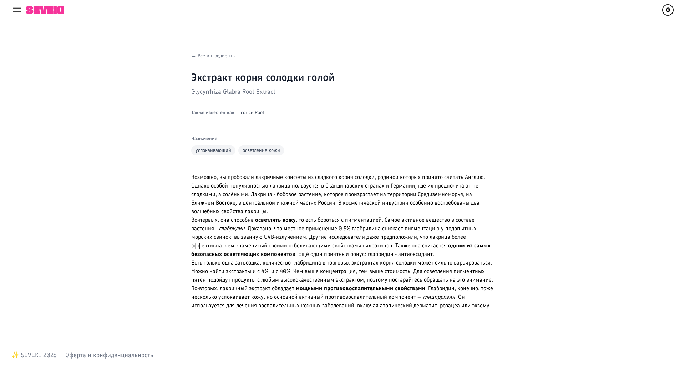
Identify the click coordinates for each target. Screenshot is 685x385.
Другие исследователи (337, 236)
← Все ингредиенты (213, 56)
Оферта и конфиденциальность (109, 355)
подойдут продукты (231, 279)
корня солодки (357, 177)
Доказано (259, 228)
